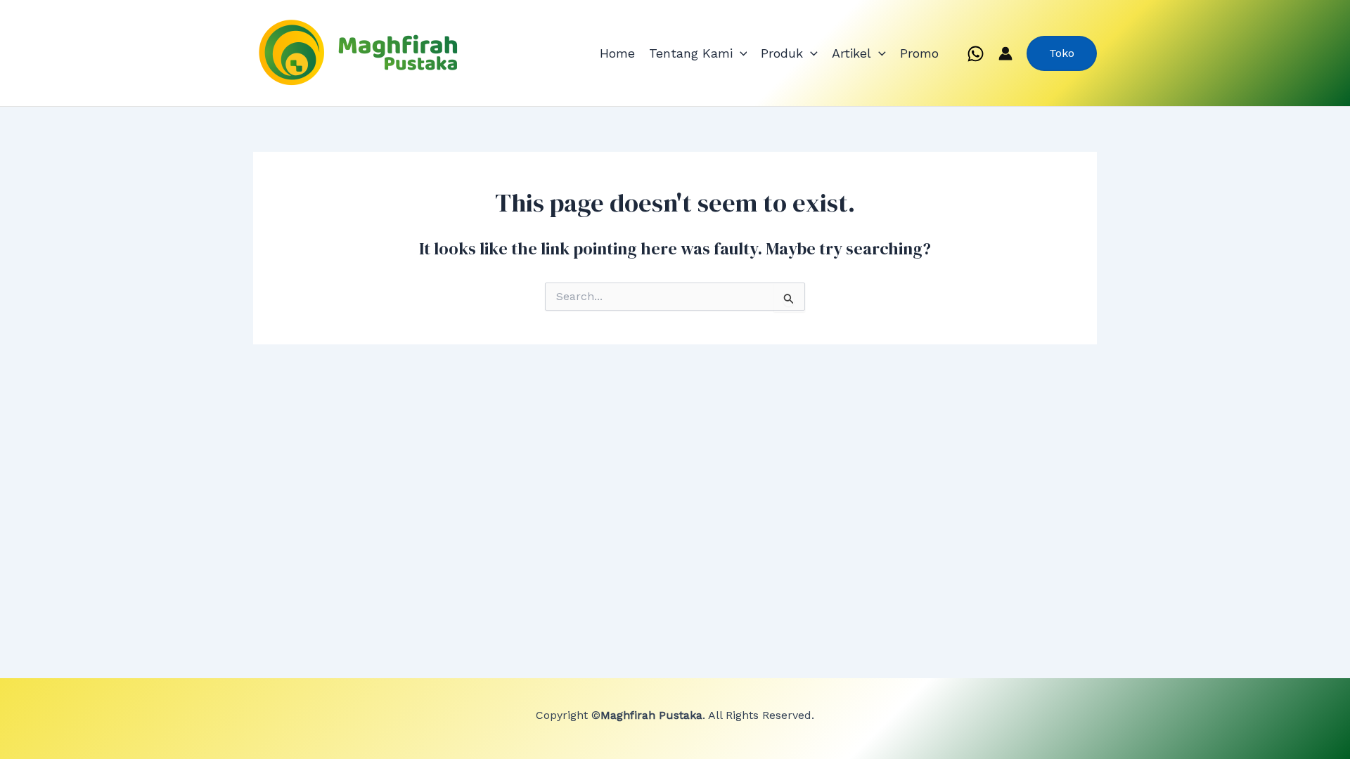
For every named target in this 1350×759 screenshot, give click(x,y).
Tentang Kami (691, 53)
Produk (782, 53)
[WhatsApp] (975, 54)
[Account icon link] (1005, 53)
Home (617, 53)
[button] (740, 53)
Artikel (851, 53)
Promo (919, 53)
